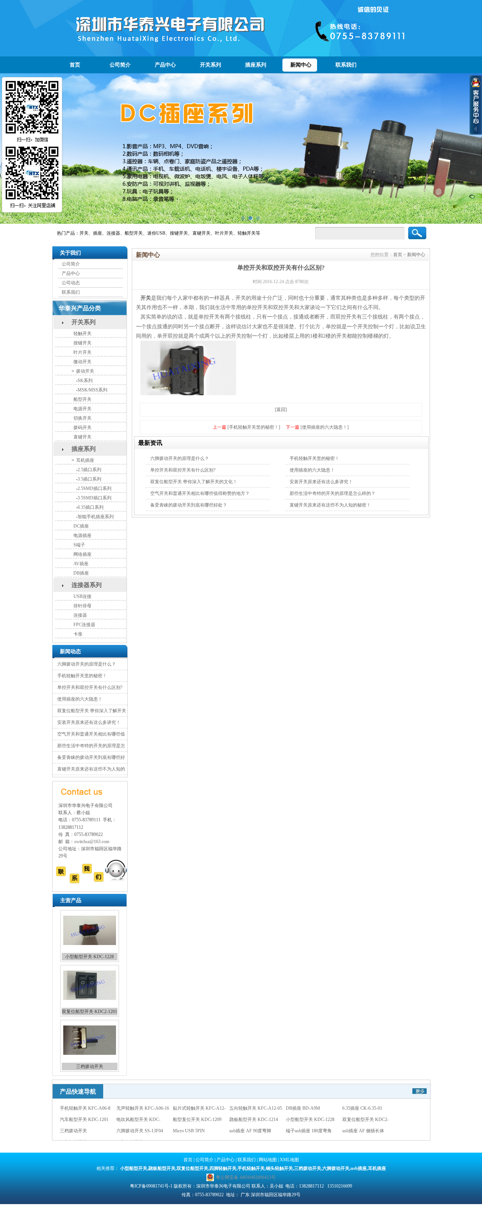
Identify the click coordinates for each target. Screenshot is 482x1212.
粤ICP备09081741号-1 (151, 1186)
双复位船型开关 (192, 1168)
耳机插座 (85, 460)
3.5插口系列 (89, 479)
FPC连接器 (84, 624)
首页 (75, 65)
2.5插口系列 (89, 469)
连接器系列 (87, 585)
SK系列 (85, 380)
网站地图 (268, 1159)
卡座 (77, 634)
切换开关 (82, 418)
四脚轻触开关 (222, 1168)
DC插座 (81, 526)
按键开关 (82, 343)
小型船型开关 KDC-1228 (366, 1108)
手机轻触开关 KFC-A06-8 (254, 1130)
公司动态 (71, 282)
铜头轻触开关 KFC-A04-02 (142, 1130)
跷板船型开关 (161, 1168)
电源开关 (82, 408)
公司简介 (120, 65)
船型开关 (82, 399)
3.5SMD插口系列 (94, 498)
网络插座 (82, 554)
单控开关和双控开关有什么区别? (89, 687)
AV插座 (80, 563)
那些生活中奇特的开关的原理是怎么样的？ (332, 493)
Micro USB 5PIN (245, 1119)
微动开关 (82, 361)
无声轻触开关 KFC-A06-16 (312, 1130)
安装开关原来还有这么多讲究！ (88, 722)
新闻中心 (300, 65)
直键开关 (82, 437)
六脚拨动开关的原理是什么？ (86, 664)
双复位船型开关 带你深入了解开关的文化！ (193, 481)
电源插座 (82, 535)
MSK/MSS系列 (92, 390)
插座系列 (255, 65)
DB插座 (81, 573)
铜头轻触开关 (279, 1168)
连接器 (80, 615)
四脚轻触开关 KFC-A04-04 (199, 1130)
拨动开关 (85, 371)
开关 (145, 298)
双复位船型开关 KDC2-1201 (89, 956)
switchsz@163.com (91, 841)
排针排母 (82, 605)
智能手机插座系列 (96, 516)
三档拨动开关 (89, 1011)
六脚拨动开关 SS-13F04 (89, 1066)
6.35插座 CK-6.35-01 (80, 1108)
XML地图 (289, 1159)
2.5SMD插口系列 (94, 488)
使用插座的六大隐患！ (79, 699)
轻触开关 (82, 333)
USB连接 (82, 596)
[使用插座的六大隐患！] (324, 427)
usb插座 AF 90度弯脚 (307, 1119)
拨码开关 (82, 427)
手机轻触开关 (251, 1168)
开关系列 (210, 65)
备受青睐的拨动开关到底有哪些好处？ (188, 505)
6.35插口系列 (91, 507)
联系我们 (346, 65)
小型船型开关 (133, 1168)
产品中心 (165, 65)
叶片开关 (82, 352)
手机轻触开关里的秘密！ (82, 675)
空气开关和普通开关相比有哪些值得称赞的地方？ (200, 493)
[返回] (281, 409)
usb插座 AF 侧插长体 (81, 1130)
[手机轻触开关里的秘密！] (253, 427)
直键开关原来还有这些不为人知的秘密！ (330, 505)
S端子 (79, 545)
